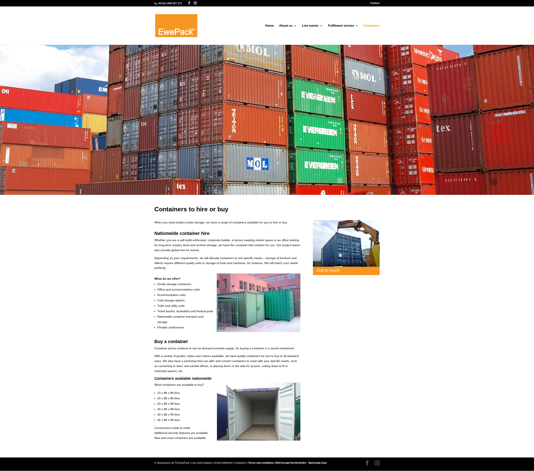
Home (269, 25)
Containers (372, 25)
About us (285, 25)
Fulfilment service (341, 25)
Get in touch (328, 270)
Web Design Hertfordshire (291, 462)
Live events (310, 25)
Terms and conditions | (262, 462)
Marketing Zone (318, 462)
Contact (375, 3)
